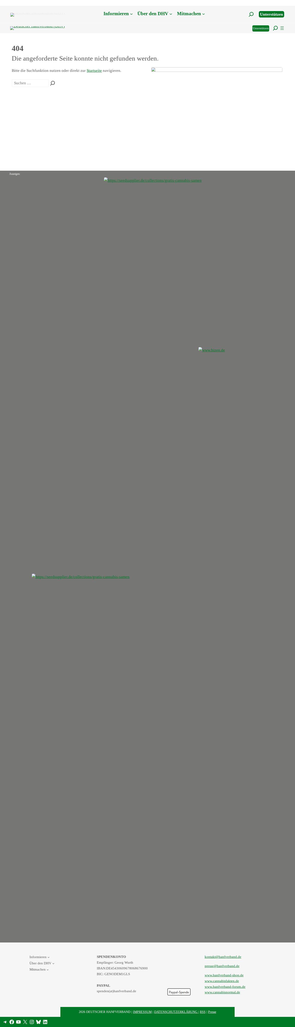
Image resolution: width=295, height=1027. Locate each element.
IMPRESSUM (142, 1012)
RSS (203, 1012)
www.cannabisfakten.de (222, 981)
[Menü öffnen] (282, 28)
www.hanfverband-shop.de (224, 975)
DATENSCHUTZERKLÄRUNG (176, 1012)
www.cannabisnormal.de (222, 992)
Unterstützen (271, 14)
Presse (212, 1012)
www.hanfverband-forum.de (225, 987)
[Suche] (52, 83)
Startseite (94, 70)
